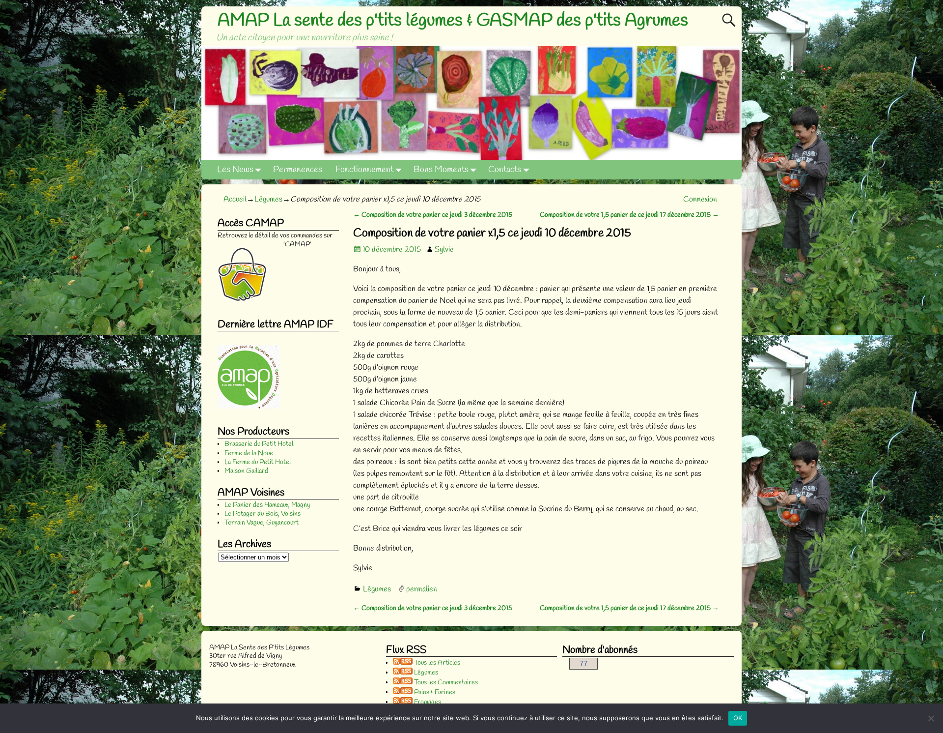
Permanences (297, 170)
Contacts (504, 170)
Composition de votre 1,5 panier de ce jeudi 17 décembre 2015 (629, 215)
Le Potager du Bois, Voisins (262, 514)
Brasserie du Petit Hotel (258, 444)
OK (738, 718)
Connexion (700, 199)
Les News (235, 170)
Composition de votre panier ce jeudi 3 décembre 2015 (432, 215)
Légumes (268, 199)
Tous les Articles (436, 663)
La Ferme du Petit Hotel (257, 462)
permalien (421, 589)
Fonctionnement (364, 170)
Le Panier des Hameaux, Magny (267, 505)
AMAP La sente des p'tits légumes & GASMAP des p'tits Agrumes (453, 20)
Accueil (235, 199)
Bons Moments (441, 170)
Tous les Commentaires (445, 682)
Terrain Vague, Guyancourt (261, 523)
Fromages (427, 702)
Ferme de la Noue (248, 453)
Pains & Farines (434, 692)
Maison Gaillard (246, 471)
